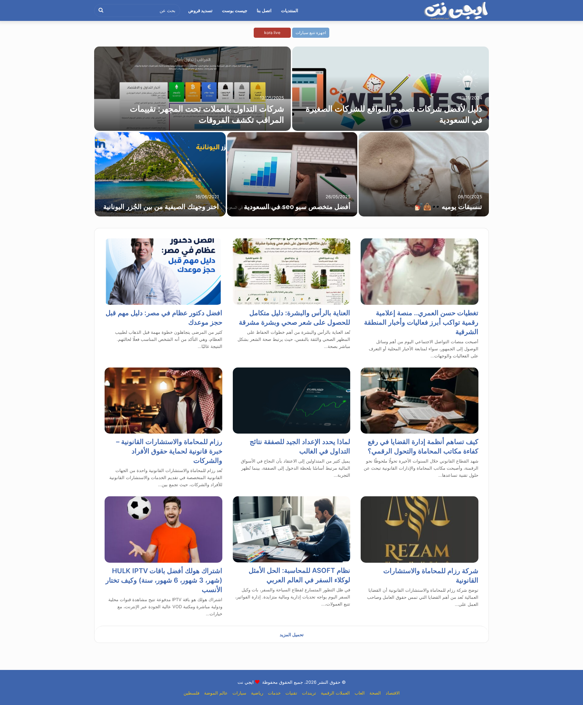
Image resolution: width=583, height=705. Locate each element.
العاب (360, 693)
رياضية (257, 693)
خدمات (274, 693)
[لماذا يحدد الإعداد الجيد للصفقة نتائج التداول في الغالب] (292, 401)
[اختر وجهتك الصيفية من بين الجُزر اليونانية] (160, 174)
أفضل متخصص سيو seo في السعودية (297, 207)
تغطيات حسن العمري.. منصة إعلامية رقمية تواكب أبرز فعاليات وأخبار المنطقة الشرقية (421, 322)
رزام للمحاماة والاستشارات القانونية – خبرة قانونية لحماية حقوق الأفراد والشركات (169, 451)
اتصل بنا (264, 10)
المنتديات (289, 10)
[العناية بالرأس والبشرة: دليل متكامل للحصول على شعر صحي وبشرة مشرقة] (292, 271)
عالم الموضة (216, 693)
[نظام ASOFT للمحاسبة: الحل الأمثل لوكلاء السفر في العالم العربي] (292, 529)
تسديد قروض (200, 10)
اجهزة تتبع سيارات (311, 32)
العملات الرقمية (335, 693)
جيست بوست (234, 10)
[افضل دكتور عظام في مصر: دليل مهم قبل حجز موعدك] (163, 271)
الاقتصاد (393, 693)
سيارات (239, 693)
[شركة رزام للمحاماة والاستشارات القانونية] (419, 529)
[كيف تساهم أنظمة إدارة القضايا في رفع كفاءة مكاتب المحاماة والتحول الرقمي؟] (419, 401)
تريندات (309, 693)
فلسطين (191, 693)
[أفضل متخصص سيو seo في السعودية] (292, 174)
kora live (272, 32)
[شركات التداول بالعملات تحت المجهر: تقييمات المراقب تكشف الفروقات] (192, 89)
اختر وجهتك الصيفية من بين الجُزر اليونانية (161, 207)
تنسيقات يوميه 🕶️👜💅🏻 (448, 207)
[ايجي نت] (456, 10)
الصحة (375, 693)
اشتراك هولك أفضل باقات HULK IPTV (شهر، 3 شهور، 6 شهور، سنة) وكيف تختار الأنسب (164, 580)
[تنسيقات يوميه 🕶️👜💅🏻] (424, 174)
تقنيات (291, 693)
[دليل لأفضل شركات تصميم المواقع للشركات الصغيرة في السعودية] (390, 89)
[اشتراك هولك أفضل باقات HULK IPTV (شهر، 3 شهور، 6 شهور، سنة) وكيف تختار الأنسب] (163, 529)
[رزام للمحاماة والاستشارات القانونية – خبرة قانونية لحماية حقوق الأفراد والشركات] (163, 401)
